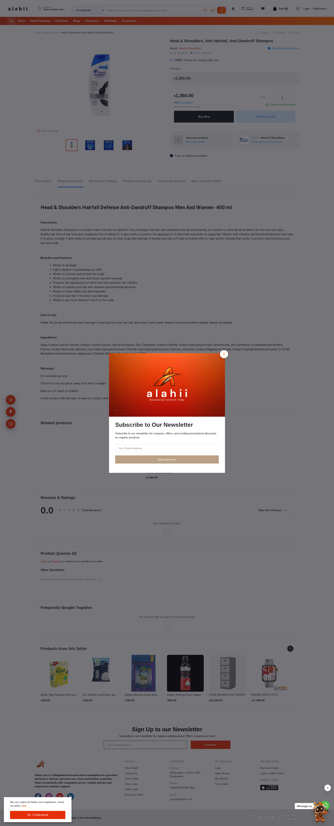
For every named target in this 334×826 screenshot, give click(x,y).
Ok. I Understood (37, 814)
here (24, 805)
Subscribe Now (167, 459)
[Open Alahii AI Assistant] (319, 811)
